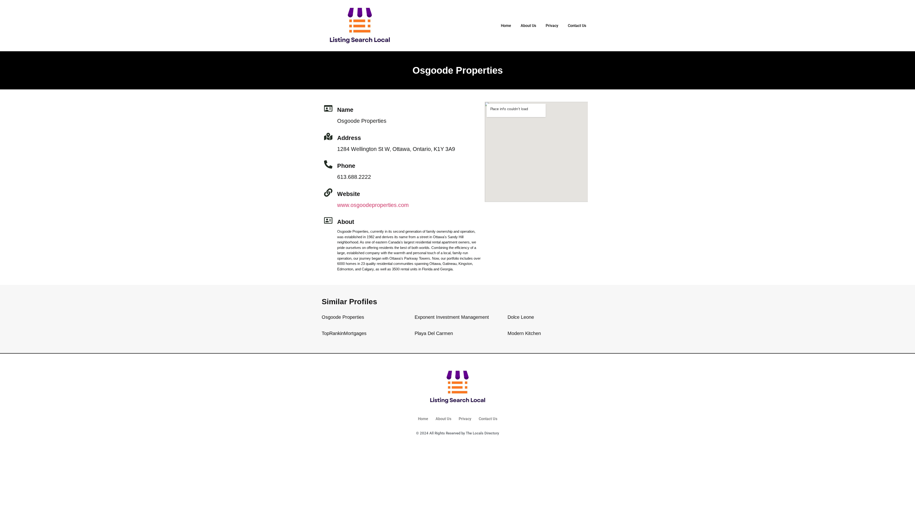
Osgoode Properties (343, 317)
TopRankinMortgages (344, 333)
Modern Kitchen (524, 333)
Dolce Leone (521, 317)
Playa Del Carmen (434, 333)
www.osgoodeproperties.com (373, 205)
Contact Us (577, 25)
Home (506, 25)
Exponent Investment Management (452, 317)
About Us (528, 25)
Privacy (552, 25)
